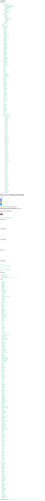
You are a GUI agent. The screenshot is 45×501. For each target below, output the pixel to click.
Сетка (6, 171)
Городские (5, 33)
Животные (5, 73)
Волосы (3, 320)
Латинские (5, 26)
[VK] (22, 199)
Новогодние (6, 44)
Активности (4, 293)
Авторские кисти (6, 61)
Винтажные (5, 32)
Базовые (7, 119)
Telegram (5, 23)
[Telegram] (22, 203)
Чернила (7, 188)
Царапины (5, 108)
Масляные (3, 387)
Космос (5, 79)
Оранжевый (4, 411)
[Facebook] (22, 200)
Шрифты (3, 25)
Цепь (6, 187)
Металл (7, 155)
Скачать (1, 212)
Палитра (5, 91)
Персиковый (6, 48)
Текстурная (7, 179)
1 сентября (7, 20)
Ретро (5, 50)
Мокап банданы (4, 276)
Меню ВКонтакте (4, 390)
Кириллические (4, 359)
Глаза (4, 68)
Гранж (5, 70)
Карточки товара (4, 357)
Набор (7, 8)
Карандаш (5, 76)
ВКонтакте (5, 4)
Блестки (3, 301)
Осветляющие (6, 45)
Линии (3, 378)
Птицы (7, 164)
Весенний (3, 311)
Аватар (3, 289)
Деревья (7, 133)
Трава (5, 106)
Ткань (3, 466)
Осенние (5, 46)
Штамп (5, 110)
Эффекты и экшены (7, 115)
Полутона (7, 162)
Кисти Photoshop (4, 360)
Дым (6, 135)
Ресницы (5, 96)
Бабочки (7, 118)
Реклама (3, 435)
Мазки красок (6, 83)
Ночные (3, 403)
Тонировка (5, 56)
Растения (5, 95)
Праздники (3, 426)
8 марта (7, 21)
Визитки (3, 314)
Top (0, 500)
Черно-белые (6, 58)
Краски (5, 80)
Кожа (4, 78)
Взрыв (7, 126)
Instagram (5, 10)
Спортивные (4, 455)
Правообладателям (5, 192)
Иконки (3, 348)
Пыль (6, 165)
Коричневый (6, 40)
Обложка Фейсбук (5, 407)
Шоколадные (6, 59)
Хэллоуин (7, 19)
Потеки (7, 163)
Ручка (3, 441)
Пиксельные (6, 93)
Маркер (5, 85)
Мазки (7, 152)
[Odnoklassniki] (22, 202)
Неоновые (5, 43)
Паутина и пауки (4, 415)
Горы (6, 129)
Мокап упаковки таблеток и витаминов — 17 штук (9, 277)
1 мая (6, 16)
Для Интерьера (6, 36)
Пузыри (3, 430)
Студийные (5, 54)
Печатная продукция (5, 420)
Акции (5, 14)
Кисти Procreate (4, 60)
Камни (7, 140)
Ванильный (5, 31)
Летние (5, 41)
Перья (5, 92)
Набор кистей (6, 88)
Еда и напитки (4, 342)
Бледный (3, 300)
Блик (4, 65)
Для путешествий (4, 338)
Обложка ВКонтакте (9, 9)
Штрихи (5, 111)
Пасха (6, 15)
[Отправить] (22, 204)
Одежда (3, 410)
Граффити (3, 327)
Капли (7, 141)
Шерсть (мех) (6, 109)
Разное (3, 433)
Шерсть (7, 190)
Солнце (7, 175)
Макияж (5, 84)
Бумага (7, 124)
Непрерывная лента (9, 11)
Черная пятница (8, 17)
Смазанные (5, 100)
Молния (7, 156)
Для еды (5, 35)
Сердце (7, 170)
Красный (3, 372)
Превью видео (4, 427)
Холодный (5, 57)
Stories (7, 12)
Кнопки (3, 364)
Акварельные (6, 62)
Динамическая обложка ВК (10, 6)
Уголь (5, 107)
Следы (7, 173)
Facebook (3, 283)
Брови (6, 123)
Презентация (4, 428)
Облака (7, 159)
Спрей (5, 101)
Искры (7, 139)
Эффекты (3, 495)
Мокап (3, 24)
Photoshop (3, 114)
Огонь (5, 90)
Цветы (7, 186)
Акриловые (5, 63)
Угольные (7, 183)
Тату (4, 103)
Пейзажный (5, 47)
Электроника (4, 494)
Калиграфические (6, 75)
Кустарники (7, 148)
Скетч (5, 99)
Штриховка (4, 492)
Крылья (7, 147)
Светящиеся (5, 98)
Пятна (6, 166)
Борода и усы (8, 122)
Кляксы (5, 77)
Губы (4, 72)
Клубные (5, 39)
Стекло (3, 457)
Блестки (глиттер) (6, 64)
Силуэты (7, 172)
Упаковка (3, 475)
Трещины (7, 181)
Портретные (6, 49)
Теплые (3, 465)
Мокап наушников (5, 274)
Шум (4, 112)
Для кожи (3, 337)
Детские (3, 333)
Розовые (5, 51)
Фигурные (7, 184)
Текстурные (5, 104)
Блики (7, 120)
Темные (5, 55)
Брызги (3, 307)
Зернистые (5, 74)
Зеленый (3, 345)
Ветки (6, 125)
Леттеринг (5, 81)
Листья (7, 149)
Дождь (7, 134)
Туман (7, 182)
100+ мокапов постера (5, 275)
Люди (6, 150)
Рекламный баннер (5, 436)
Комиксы (3, 366)
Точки (3, 468)
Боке (4, 30)
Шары (6, 189)
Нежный (5, 42)
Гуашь (5, 71)
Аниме (7, 117)
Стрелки (7, 177)
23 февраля (7, 18)
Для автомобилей (6, 34)
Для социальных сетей (5, 339)
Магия (7, 151)
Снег (6, 174)
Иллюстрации (4, 349)
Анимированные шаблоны (10, 5)
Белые (5, 29)
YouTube (5, 13)
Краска (7, 145)
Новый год (3, 402)
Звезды (7, 137)
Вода (6, 127)
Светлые (5, 53)
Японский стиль (6, 113)
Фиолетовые (4, 477)
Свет (6, 169)
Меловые (7, 154)
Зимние (5, 38)
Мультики (5, 87)
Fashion (5, 28)
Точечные (5, 105)
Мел (4, 86)
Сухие (5, 102)
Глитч (5, 69)
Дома (3, 340)
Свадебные (3, 443)
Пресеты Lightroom (5, 27)
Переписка (3, 417)
